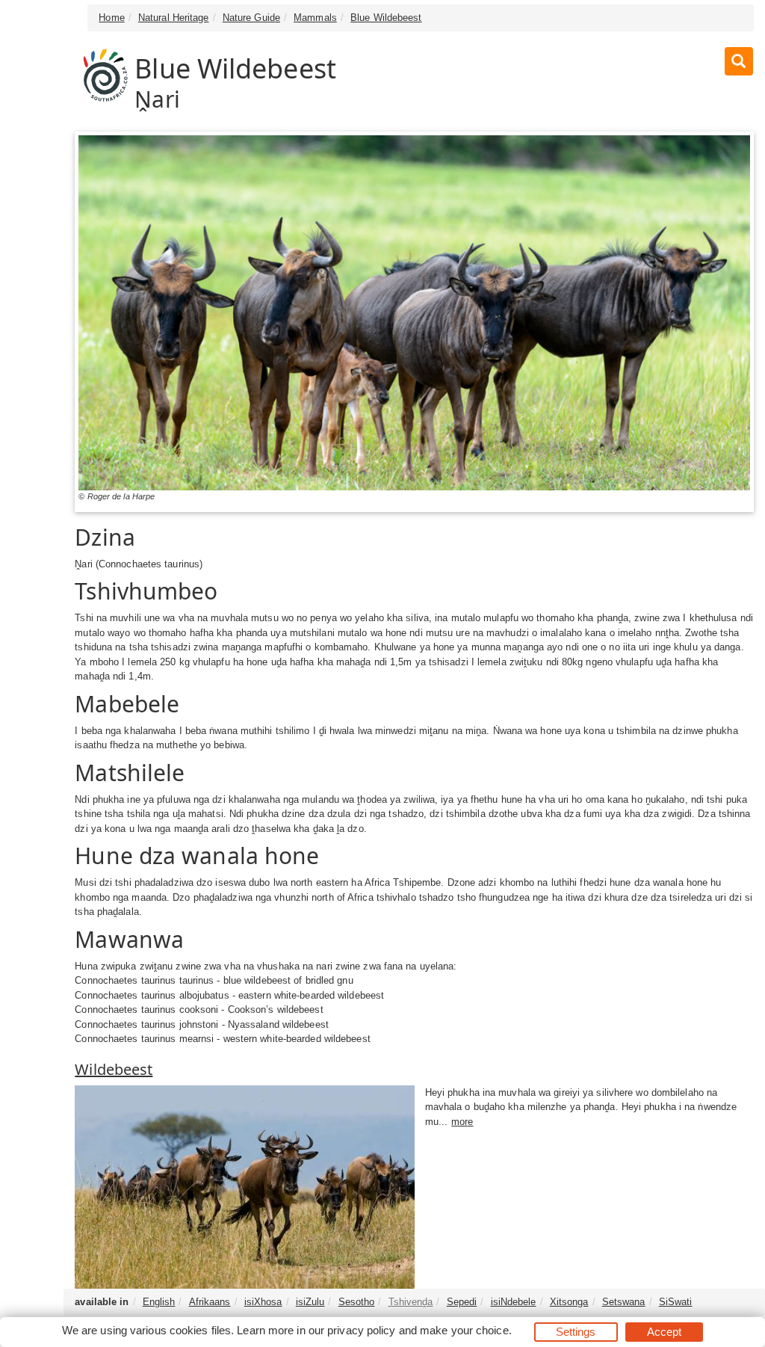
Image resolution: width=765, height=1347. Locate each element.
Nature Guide (251, 17)
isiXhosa (263, 1301)
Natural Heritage (173, 17)
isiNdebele (513, 1301)
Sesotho (356, 1301)
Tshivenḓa (410, 1301)
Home (111, 17)
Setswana (623, 1301)
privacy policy (361, 1330)
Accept (664, 1331)
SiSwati (676, 1301)
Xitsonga (569, 1301)
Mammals (315, 17)
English (159, 1301)
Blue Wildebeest (386, 17)
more (462, 1121)
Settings (576, 1331)
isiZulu (310, 1301)
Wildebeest (113, 1069)
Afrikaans (210, 1301)
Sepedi (462, 1301)
